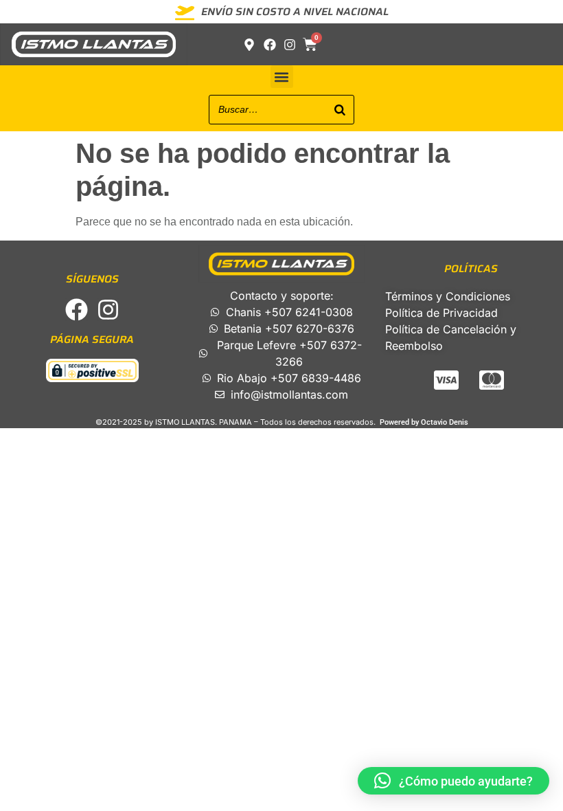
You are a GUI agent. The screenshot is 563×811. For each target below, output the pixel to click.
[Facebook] (76, 309)
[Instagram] (108, 309)
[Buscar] (340, 110)
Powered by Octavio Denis (424, 422)
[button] (282, 76)
